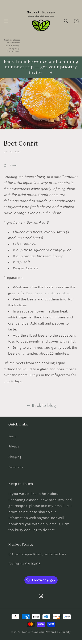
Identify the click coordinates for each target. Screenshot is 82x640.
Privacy (13, 446)
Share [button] (13, 165)
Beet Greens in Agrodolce (47, 293)
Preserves (15, 467)
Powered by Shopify (58, 632)
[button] (6, 21)
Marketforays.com (33, 632)
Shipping (14, 457)
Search (13, 436)
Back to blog (44, 405)
